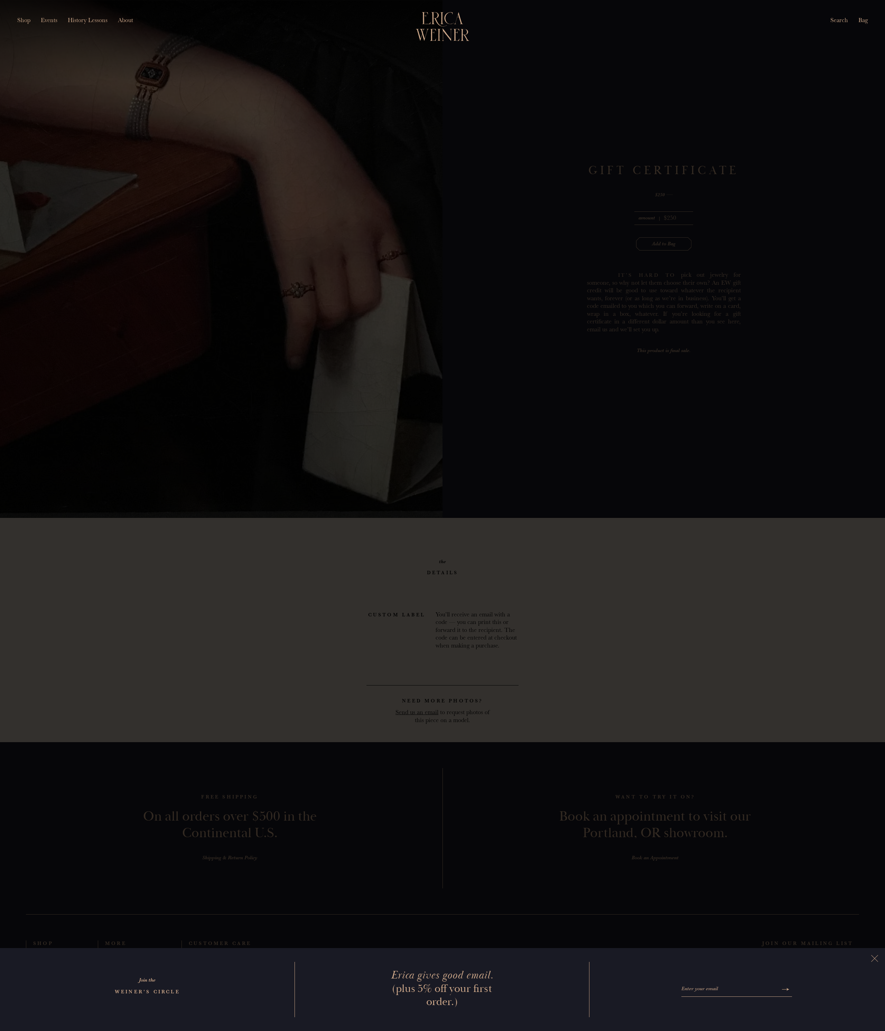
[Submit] (785, 989)
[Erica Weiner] (442, 26)
